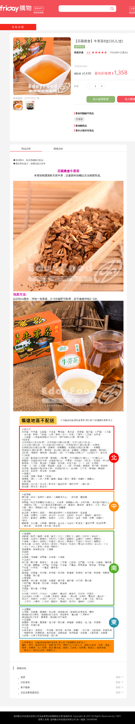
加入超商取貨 (101, 99)
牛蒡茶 (79, 119)
